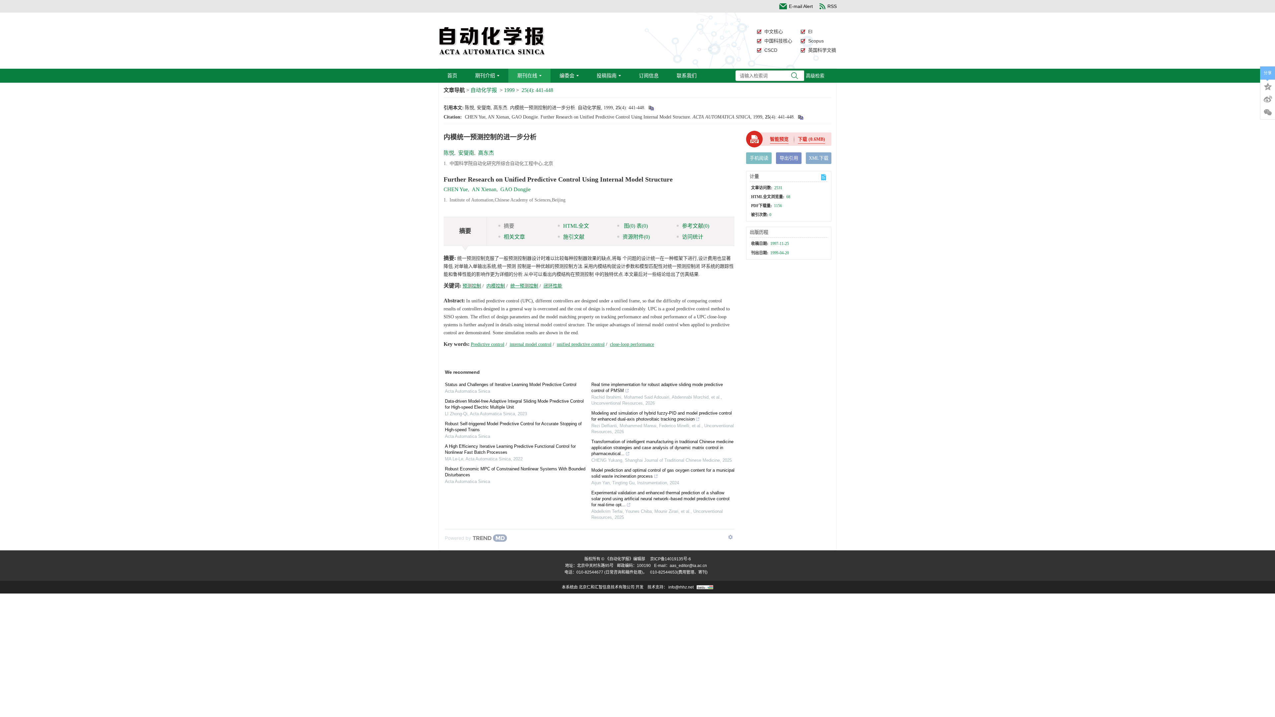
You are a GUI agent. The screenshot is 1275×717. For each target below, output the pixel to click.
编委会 (566, 75)
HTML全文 (576, 226)
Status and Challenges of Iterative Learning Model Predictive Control (510, 384)
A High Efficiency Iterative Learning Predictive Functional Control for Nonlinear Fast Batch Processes (510, 449)
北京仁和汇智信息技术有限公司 (607, 587)
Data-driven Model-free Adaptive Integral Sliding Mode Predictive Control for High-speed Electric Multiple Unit (514, 404)
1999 (509, 90)
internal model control (531, 344)
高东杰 (486, 153)
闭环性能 (553, 285)
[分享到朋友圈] (1267, 112)
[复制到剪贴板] (651, 107)
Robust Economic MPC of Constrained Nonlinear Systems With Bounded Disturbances (515, 471)
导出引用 (789, 158)
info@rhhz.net (681, 587)
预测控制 (472, 285)
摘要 (509, 226)
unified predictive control (581, 344)
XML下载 (818, 158)
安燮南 (466, 153)
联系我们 (687, 75)
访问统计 (692, 237)
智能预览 (779, 139)
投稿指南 (607, 75)
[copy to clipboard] (800, 117)
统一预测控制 (524, 285)
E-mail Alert (801, 6)
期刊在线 (527, 75)
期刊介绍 (485, 75)
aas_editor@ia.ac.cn (688, 565)
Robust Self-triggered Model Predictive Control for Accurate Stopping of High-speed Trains (513, 426)
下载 (811, 139)
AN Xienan (484, 189)
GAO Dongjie (515, 189)
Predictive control (487, 344)
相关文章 (514, 237)
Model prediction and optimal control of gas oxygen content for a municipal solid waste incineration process (662, 473)
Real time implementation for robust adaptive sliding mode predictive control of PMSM (657, 387)
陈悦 (449, 153)
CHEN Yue (456, 189)
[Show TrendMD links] (730, 537)
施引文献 (573, 237)
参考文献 (695, 226)
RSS (832, 6)
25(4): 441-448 (537, 90)
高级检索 (815, 75)
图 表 (635, 226)
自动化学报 (483, 90)
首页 (452, 75)
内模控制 (495, 285)
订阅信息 (649, 75)
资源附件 (636, 237)
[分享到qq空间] (1267, 86)
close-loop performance (632, 344)
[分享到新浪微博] (1267, 99)
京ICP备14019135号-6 (670, 559)
